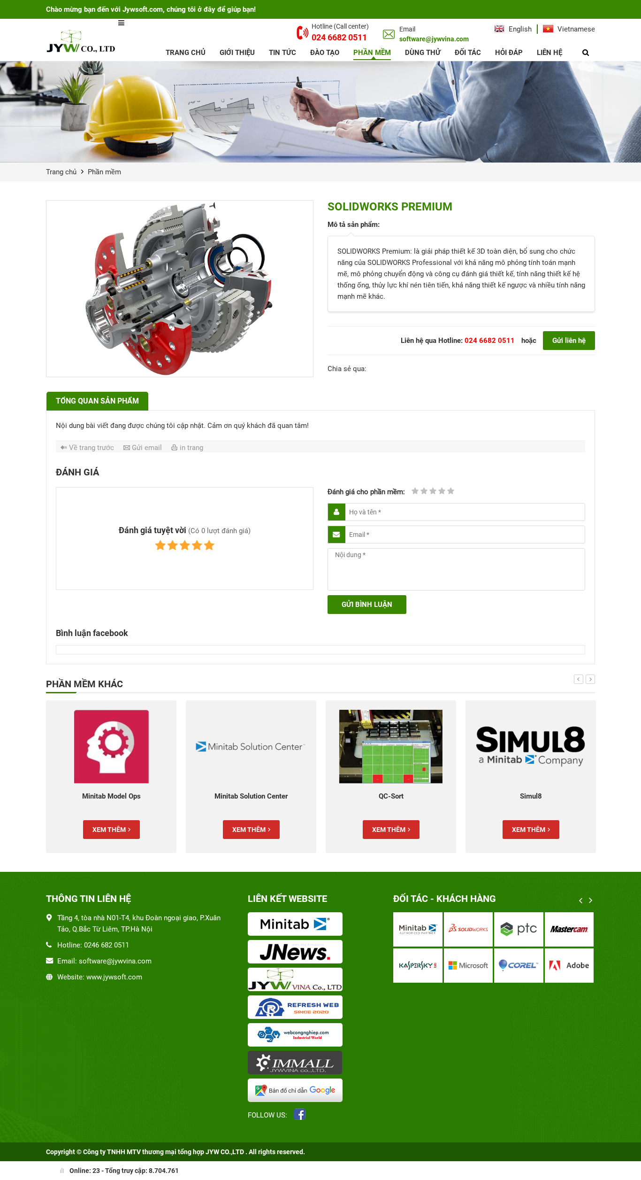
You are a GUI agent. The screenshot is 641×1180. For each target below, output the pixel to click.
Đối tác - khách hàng (444, 898)
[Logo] (82, 41)
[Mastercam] (453, 929)
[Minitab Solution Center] (238, 747)
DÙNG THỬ (423, 52)
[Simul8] (517, 747)
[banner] (320, 112)
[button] (578, 679)
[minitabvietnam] (297, 925)
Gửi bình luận (367, 604)
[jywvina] (297, 980)
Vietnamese (575, 29)
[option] (98, 776)
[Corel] (402, 965)
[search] (585, 52)
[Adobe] (453, 965)
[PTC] (402, 929)
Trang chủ (186, 52)
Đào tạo (324, 52)
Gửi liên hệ (569, 340)
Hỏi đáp (509, 52)
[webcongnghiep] (297, 1035)
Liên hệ (549, 52)
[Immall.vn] (297, 1063)
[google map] (297, 1091)
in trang (191, 447)
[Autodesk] (503, 929)
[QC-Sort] (378, 747)
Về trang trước (91, 447)
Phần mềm (104, 172)
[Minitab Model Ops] (98, 747)
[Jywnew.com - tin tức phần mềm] (297, 952)
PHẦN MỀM (372, 52)
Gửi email (147, 447)
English (519, 29)
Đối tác (468, 52)
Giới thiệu (237, 52)
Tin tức (282, 52)
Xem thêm (95, 829)
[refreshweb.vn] (297, 1008)
